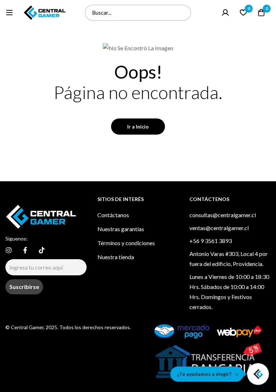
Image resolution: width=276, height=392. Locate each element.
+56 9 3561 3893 (210, 240)
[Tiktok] (41, 250)
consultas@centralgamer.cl (222, 214)
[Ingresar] (225, 12)
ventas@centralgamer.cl (219, 227)
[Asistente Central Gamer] (258, 374)
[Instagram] (8, 250)
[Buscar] (183, 13)
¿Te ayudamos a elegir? (204, 374)
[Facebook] (25, 250)
